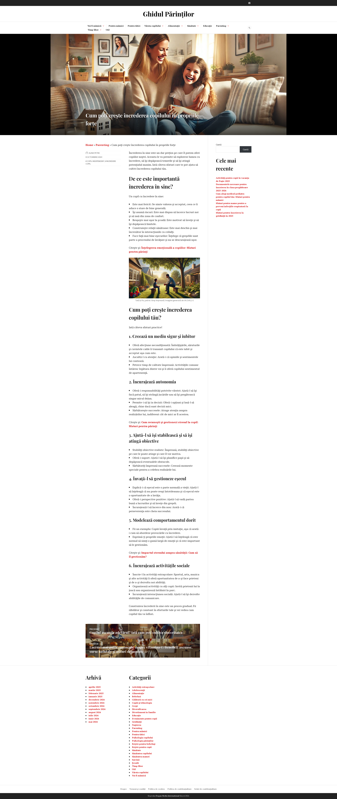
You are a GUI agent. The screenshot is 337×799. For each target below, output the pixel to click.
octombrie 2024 (96, 706)
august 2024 (95, 712)
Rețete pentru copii (142, 747)
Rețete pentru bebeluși (143, 743)
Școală (135, 762)
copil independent (95, 161)
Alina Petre (94, 153)
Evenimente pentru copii (144, 718)
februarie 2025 (96, 693)
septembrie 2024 (97, 709)
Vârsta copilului (152, 25)
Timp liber (93, 29)
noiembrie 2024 (96, 702)
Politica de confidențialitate (180, 789)
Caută (218, 144)
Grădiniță (137, 721)
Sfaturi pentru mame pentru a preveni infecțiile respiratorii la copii (232, 206)
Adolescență (138, 690)
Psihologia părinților (142, 740)
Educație (207, 25)
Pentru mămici (116, 25)
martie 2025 (95, 690)
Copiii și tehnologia (142, 702)
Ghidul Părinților (168, 13)
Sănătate (191, 25)
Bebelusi (136, 696)
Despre (123, 789)
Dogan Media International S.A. (169, 796)
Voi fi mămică (94, 25)
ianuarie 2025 (95, 696)
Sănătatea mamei (141, 756)
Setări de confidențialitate (205, 789)
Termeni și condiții (137, 789)
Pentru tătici (134, 25)
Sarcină (136, 759)
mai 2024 (93, 721)
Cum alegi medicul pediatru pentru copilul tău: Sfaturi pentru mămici (233, 196)
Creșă (135, 706)
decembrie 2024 (97, 699)
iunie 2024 (94, 718)
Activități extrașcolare (143, 687)
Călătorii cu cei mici (142, 699)
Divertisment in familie (144, 712)
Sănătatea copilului (142, 753)
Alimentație (174, 25)
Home (89, 145)
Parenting (221, 25)
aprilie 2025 (95, 687)
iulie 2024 (93, 715)
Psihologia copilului (142, 737)
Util (108, 29)
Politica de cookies (156, 789)
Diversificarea (139, 709)
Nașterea (136, 724)
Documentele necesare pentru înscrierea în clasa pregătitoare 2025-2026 (232, 187)
